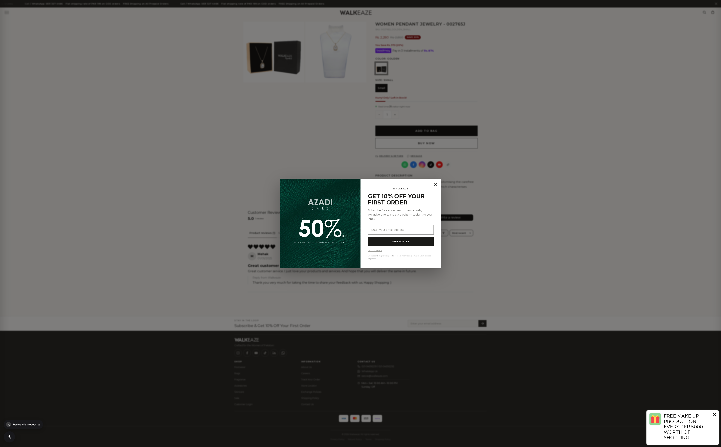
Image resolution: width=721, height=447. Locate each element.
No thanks (375, 250)
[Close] (435, 184)
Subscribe (400, 241)
